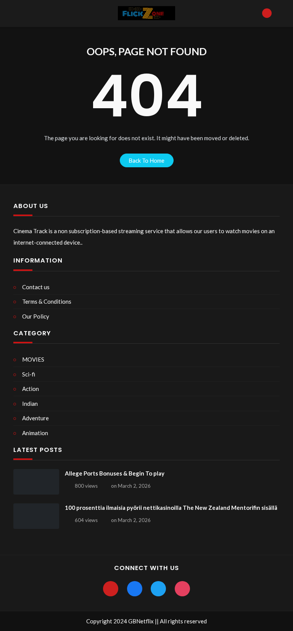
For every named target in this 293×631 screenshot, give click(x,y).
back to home (146, 160)
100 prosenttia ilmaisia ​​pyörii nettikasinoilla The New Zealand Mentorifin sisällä (171, 507)
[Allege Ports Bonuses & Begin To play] (36, 482)
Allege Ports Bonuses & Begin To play (114, 473)
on (131, 486)
